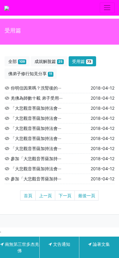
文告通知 (61, 244)
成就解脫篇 (48, 61)
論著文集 (101, 244)
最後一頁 (86, 195)
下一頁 (65, 195)
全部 (16, 61)
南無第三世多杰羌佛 (21, 247)
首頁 (28, 195)
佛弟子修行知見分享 (30, 73)
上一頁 (45, 195)
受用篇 (81, 61)
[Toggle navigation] (107, 7)
